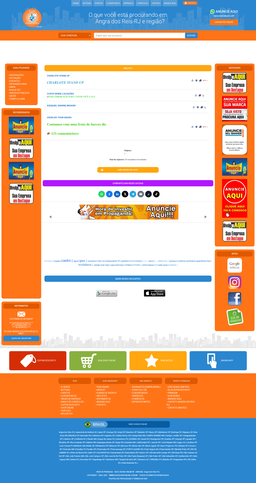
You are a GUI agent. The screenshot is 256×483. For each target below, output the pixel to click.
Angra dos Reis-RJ (67, 432)
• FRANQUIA (172, 393)
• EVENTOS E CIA (139, 390)
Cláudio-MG (92, 439)
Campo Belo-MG (138, 436)
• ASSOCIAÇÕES (16, 75)
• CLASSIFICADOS (68, 396)
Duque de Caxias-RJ (106, 439)
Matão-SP (90, 446)
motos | (139, 261)
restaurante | (111, 261)
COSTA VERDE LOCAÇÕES (60, 94)
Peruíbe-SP (91, 449)
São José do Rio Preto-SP (116, 456)
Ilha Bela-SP (64, 442)
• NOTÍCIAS (65, 390)
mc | (156, 261)
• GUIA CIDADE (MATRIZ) (178, 387)
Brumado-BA (86, 436)
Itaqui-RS (120, 442)
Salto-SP (92, 453)
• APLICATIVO (66, 413)
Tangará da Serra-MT (127, 460)
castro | (67, 261)
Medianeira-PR (102, 446)
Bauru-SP (153, 432)
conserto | (92, 261)
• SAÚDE (12, 96)
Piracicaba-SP (103, 449)
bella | (166, 261)
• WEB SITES (101, 396)
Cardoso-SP (69, 439)
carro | (151, 261)
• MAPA (11, 87)
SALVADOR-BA (103, 453)
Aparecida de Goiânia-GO (86, 432)
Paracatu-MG (68, 449)
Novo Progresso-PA (169, 446)
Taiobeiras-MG (112, 460)
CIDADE (76, 3)
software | (191, 261)
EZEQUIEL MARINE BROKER (61, 105)
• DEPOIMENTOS (103, 399)
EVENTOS (99, 3)
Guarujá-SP (180, 439)
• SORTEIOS (65, 411)
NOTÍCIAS (87, 3)
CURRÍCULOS (142, 3)
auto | (166, 265)
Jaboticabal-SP (143, 442)
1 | (156, 265)
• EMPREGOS (137, 396)
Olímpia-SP (183, 446)
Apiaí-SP (102, 432)
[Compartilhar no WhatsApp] (101, 194)
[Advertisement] (128, 50)
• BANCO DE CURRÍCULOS (72, 402)
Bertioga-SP (177, 432)
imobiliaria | (86, 264)
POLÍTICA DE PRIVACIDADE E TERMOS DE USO (128, 479)
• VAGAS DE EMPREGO (70, 399)
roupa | (49, 261)
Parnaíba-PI (80, 449)
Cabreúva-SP (97, 436)
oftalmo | (129, 265)
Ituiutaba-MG (130, 442)
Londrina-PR (192, 442)
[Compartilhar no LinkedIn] (117, 194)
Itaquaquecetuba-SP (106, 442)
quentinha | (201, 261)
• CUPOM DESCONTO (70, 405)
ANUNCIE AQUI (170, 3)
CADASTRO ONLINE (224, 22)
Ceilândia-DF (80, 439)
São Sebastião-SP (169, 456)
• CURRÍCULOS (137, 399)
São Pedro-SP (155, 456)
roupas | (57, 261)
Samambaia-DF (117, 453)
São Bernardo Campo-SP (160, 453)
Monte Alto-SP (138, 446)
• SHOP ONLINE (67, 408)
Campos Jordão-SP (174, 436)
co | (103, 261)
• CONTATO (100, 405)
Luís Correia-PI (66, 446)
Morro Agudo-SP (153, 446)
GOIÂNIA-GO (134, 439)
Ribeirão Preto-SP (182, 449)
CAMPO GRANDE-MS (155, 436)
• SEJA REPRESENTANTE (179, 390)
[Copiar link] (148, 194)
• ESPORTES (14, 81)
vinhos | (173, 264)
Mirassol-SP (115, 446)
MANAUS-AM (79, 446)
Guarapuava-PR (156, 439)
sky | (108, 265)
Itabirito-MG (91, 442)
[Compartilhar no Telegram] (133, 194)
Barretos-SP (132, 432)
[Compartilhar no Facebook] (109, 194)
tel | (100, 261)
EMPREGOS (128, 3)
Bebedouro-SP (165, 432)
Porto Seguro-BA (151, 449)
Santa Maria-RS (131, 453)
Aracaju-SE (111, 432)
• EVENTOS (65, 393)
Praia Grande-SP (166, 449)
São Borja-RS (177, 453)
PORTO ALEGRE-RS (135, 449)
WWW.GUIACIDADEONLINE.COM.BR (123, 475)
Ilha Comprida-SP (78, 442)
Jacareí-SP (155, 442)
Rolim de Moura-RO (79, 453)
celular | (97, 265)
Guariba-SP (169, 439)
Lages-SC (181, 442)
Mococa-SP (126, 446)
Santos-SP (143, 453)
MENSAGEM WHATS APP (224, 16)
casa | (113, 265)
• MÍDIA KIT (100, 390)
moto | (138, 264)
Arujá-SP (121, 432)
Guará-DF (145, 439)
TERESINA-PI (155, 460)
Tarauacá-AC (143, 460)
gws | (84, 261)
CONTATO (156, 3)
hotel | (145, 261)
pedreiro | (126, 261)
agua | (76, 261)
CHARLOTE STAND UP (58, 76)
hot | (209, 261)
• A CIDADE (65, 387)
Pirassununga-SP (118, 449)
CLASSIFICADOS (113, 3)
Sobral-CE (74, 460)
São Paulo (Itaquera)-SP (138, 456)
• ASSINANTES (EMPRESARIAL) (146, 387)
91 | (120, 261)
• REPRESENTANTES (140, 402)
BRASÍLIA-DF (74, 436)
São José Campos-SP (94, 456)
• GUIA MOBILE (173, 396)
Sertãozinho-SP (185, 456)
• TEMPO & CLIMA (16, 99)
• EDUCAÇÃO (14, 78)
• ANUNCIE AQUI (102, 402)
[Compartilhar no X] (125, 194)
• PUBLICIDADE (102, 387)
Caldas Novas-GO (123, 436)
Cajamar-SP (110, 436)
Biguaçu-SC (188, 432)
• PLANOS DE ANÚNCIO (106, 393)
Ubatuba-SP (167, 460)
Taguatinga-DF (98, 460)
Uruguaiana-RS (180, 460)
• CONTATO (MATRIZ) (177, 408)
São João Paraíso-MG (75, 456)
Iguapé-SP (190, 439)
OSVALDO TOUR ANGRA (59, 117)
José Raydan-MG (169, 442)
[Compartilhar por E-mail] (140, 194)
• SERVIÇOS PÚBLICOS (18, 93)
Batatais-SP (143, 432)
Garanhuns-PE (122, 439)
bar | (103, 265)
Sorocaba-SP (85, 460)
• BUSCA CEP (14, 90)
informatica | (149, 265)
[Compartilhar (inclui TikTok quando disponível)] (156, 194)
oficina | (182, 261)
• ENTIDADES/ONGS (17, 84)
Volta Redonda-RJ (129, 463)
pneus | (173, 261)
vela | (160, 265)
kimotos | (120, 265)
